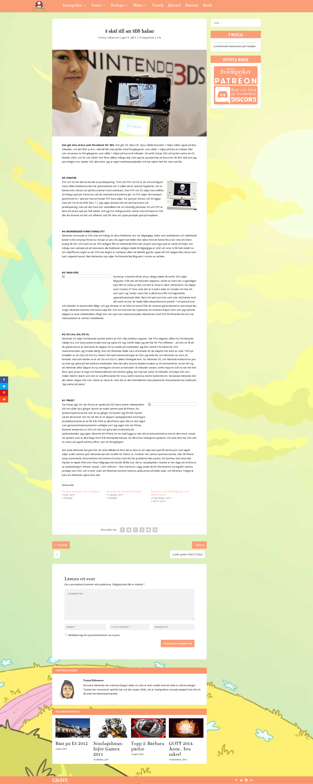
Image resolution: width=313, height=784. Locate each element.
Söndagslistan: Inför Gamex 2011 (108, 749)
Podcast (117, 5)
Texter (96, 5)
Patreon (191, 5)
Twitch (157, 5)
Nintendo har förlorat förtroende (123, 491)
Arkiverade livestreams (228, 46)
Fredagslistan (146, 37)
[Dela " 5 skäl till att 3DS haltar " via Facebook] (122, 530)
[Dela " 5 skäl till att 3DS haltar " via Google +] (135, 530)
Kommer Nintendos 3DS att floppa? (81, 491)
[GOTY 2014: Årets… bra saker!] (186, 728)
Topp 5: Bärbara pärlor (147, 746)
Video (137, 5)
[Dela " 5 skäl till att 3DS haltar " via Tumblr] (142, 530)
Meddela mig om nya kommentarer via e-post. (94, 635)
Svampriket (72, 5)
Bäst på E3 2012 (71, 743)
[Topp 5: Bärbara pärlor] (148, 728)
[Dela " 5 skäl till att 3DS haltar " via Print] (155, 530)
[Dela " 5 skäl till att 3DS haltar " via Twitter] (129, 530)
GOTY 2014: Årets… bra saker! (181, 749)
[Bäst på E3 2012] (72, 728)
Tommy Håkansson (108, 37)
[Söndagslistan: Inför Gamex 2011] (110, 728)
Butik (207, 5)
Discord (174, 5)
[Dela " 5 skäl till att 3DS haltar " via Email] (148, 530)
